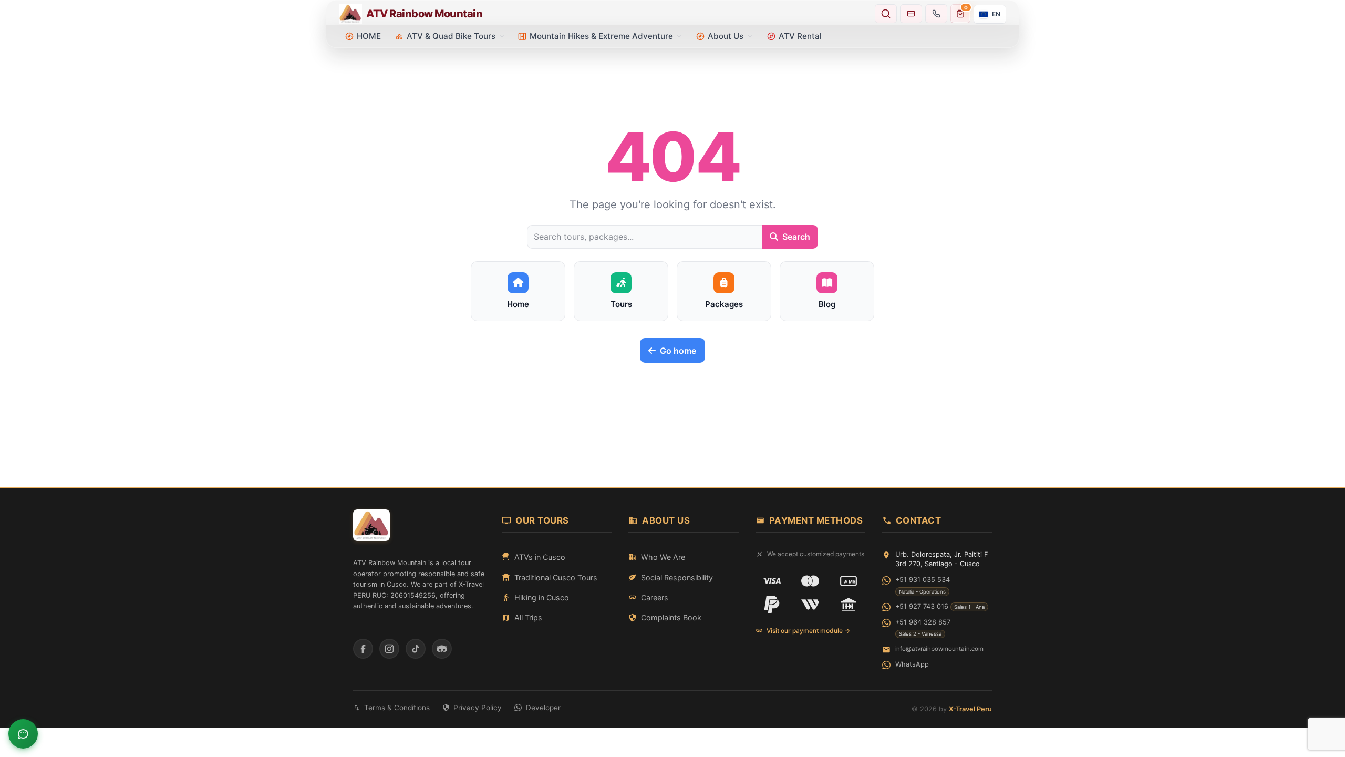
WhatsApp (912, 664)
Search (796, 236)
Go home (678, 350)
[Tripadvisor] (442, 649)
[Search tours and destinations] (886, 13)
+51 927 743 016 (921, 606)
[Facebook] (363, 649)
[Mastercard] (810, 581)
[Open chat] (23, 734)
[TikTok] (416, 649)
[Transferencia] (848, 604)
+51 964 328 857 (922, 622)
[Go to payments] (911, 13)
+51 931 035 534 (922, 580)
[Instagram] (389, 649)
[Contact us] (936, 13)
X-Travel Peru (970, 709)
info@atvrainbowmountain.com (939, 648)
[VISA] (772, 581)
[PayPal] (772, 604)
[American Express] (848, 581)
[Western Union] (810, 604)
